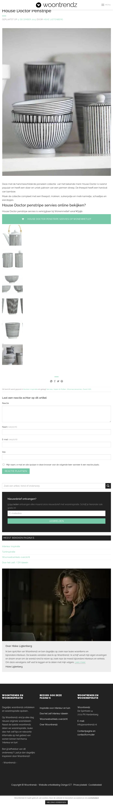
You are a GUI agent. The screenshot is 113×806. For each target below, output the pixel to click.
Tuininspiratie (8, 551)
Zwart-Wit (87, 389)
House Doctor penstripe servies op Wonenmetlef (59, 219)
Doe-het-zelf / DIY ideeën (15, 562)
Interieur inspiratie (11, 546)
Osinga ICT (66, 785)
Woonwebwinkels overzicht (16, 557)
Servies (49, 389)
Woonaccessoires (74, 389)
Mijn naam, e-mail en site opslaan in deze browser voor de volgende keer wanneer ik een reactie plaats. (52, 464)
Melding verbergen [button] (56, 802)
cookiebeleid (93, 798)
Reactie (5, 403)
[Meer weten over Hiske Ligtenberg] (56, 604)
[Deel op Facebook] (54, 381)
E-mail (5, 439)
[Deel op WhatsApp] (51, 381)
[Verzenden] (108, 485)
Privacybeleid (80, 785)
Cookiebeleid (95, 785)
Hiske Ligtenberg (53, 19)
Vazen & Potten (59, 389)
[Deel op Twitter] (58, 381)
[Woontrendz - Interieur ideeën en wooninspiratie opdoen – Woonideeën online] (56, 5)
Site (4, 452)
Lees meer (80, 662)
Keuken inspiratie (30, 389)
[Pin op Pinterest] (62, 381)
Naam (5, 427)
